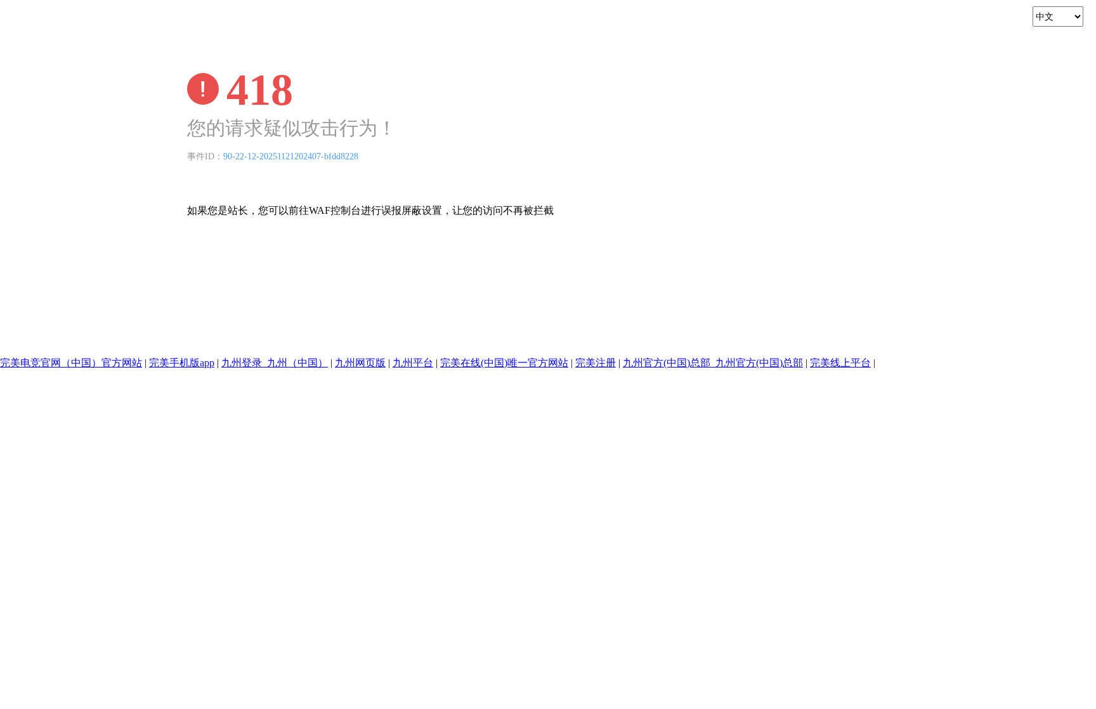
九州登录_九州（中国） (274, 362)
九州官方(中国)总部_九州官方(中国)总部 (713, 362)
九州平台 (413, 362)
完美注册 (595, 362)
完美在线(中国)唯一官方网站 (504, 362)
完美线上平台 (840, 362)
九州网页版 (360, 362)
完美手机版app (181, 362)
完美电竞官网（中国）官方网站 (71, 362)
